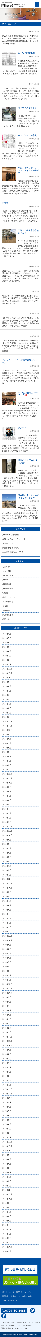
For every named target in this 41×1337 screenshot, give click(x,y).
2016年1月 (6, 1186)
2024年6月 (6, 748)
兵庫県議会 (7, 584)
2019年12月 (7, 984)
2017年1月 (6, 1137)
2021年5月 (6, 910)
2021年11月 (7, 883)
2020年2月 (6, 975)
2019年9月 (6, 997)
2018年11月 (7, 1041)
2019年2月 (6, 1028)
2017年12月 (7, 1089)
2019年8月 (6, 1002)
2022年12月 (7, 826)
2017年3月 (6, 1129)
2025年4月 (6, 704)
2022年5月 (6, 857)
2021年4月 (6, 914)
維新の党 (6, 619)
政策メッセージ (8, 597)
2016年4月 (6, 1172)
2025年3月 (6, 708)
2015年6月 (6, 1216)
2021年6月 (6, 905)
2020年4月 (6, 967)
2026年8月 (6, 634)
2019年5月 (6, 1015)
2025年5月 (6, 699)
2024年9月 (6, 734)
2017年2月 (6, 1133)
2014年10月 (7, 1247)
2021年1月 (6, 927)
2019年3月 (6, 1024)
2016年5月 (6, 1168)
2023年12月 (7, 774)
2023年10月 (7, 783)
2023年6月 (6, 800)
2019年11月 (7, 988)
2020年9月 (6, 945)
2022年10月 (7, 835)
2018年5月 (6, 1067)
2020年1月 (6, 980)
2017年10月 (7, 1098)
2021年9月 (6, 892)
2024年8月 (6, 739)
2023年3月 (6, 813)
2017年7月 (6, 1111)
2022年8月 (6, 844)
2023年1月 (6, 822)
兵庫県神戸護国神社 (10, 535)
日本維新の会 (7, 602)
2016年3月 (6, 1177)
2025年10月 (7, 677)
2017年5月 (6, 1120)
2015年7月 (6, 1212)
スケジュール (7, 575)
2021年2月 (6, 923)
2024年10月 (7, 730)
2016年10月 (7, 1150)
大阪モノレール (8, 543)
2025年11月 (7, 673)
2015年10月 (7, 1199)
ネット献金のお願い (26, 1296)
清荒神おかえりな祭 (10, 548)
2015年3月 (6, 1229)
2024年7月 (6, 743)
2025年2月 (6, 713)
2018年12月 (7, 1037)
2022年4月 (6, 862)
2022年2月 (6, 870)
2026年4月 (6, 651)
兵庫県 (5, 580)
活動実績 (5, 1296)
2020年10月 (7, 940)
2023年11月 (7, 778)
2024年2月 (6, 765)
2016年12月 (7, 1142)
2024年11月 (7, 726)
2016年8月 (6, 1159)
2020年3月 (6, 971)
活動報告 (6, 610)
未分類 (5, 606)
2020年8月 (6, 949)
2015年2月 (6, 1234)
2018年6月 (6, 1063)
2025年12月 (7, 669)
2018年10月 (7, 1045)
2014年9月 (6, 1251)
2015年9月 (6, 1203)
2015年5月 (6, 1221)
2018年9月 (6, 1050)
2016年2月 (6, 1181)
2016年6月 (6, 1164)
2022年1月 (6, 875)
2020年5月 (6, 962)
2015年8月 (6, 1207)
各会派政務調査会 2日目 (12, 552)
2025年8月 (6, 686)
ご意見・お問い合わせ (10, 1300)
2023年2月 (6, 818)
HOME (4, 1292)
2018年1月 (6, 1085)
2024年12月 (7, 721)
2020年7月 (6, 953)
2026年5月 (6, 647)
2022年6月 (6, 853)
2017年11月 (7, 1094)
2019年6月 (6, 1010)
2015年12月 (7, 1190)
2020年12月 (7, 932)
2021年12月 (7, 879)
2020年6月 (6, 958)
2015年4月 (6, 1225)
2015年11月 (7, 1194)
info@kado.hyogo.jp (19, 1328)
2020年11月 (7, 936)
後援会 (13, 1296)
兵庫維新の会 (7, 589)
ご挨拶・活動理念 (15, 1292)
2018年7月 (6, 1059)
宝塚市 (5, 593)
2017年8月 (6, 1107)
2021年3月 (6, 918)
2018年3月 (6, 1076)
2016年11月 (7, 1146)
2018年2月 (6, 1080)
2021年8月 (6, 897)
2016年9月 (6, 1155)
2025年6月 (6, 695)
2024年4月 (6, 756)
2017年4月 (6, 1124)
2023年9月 (6, 787)
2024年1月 (6, 769)
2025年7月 (6, 691)
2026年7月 (6, 638)
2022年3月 (6, 866)
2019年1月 (6, 1032)
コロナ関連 (7, 571)
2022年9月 (6, 840)
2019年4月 (6, 1019)
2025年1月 (6, 717)
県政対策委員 (7, 615)
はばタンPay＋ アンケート (14, 539)
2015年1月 (6, 1238)
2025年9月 (6, 682)
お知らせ (6, 567)
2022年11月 (7, 831)
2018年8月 (6, 1054)
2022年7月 (6, 848)
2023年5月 (6, 805)
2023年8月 (6, 791)
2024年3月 (6, 761)
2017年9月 (6, 1102)
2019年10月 (7, 993)
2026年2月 (6, 660)
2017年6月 (6, 1115)
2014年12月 (7, 1242)
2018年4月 (6, 1072)
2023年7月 (6, 796)
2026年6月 (6, 642)
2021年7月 (6, 901)
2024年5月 (6, 752)
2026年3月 (6, 656)
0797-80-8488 (11, 1325)
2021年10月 (7, 888)
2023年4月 (6, 809)
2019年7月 (6, 1006)
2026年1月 (6, 664)
